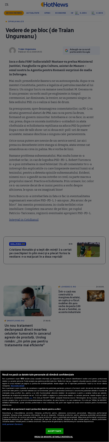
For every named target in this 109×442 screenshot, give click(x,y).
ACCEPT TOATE (54, 431)
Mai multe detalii (17, 386)
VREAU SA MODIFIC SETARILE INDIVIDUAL (53, 436)
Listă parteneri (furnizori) (12, 424)
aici (31, 398)
